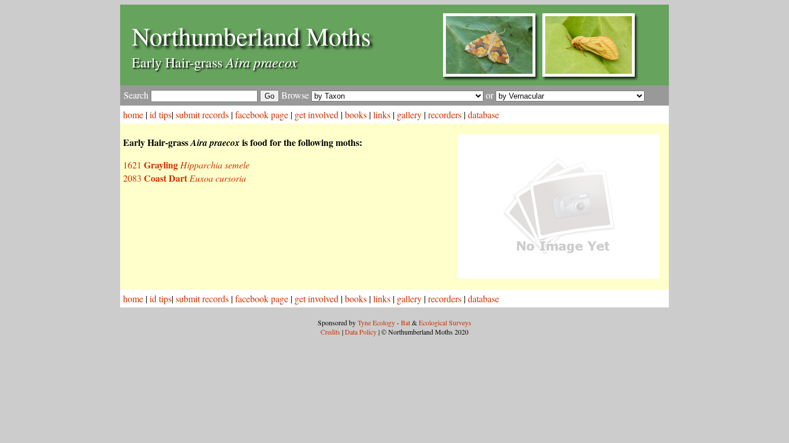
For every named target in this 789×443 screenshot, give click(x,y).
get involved (316, 114)
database (483, 114)
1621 (186, 165)
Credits (330, 331)
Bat (405, 322)
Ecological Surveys (445, 322)
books (356, 114)
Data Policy (361, 331)
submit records (202, 114)
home (133, 114)
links (381, 114)
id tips (161, 114)
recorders (445, 114)
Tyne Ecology (376, 322)
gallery (409, 114)
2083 (184, 178)
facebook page (261, 114)
